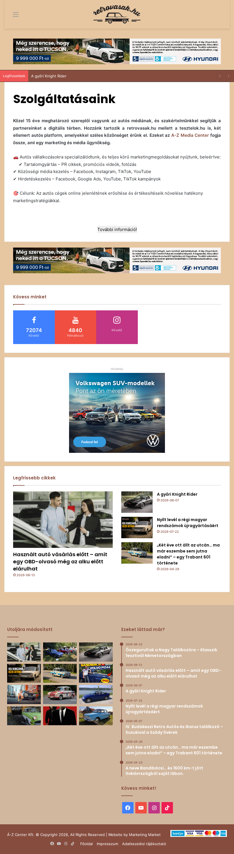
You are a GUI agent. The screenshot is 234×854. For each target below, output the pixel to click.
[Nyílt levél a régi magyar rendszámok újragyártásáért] (137, 527)
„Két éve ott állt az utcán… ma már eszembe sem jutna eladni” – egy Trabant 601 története (188, 554)
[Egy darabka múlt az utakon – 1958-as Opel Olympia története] (24, 716)
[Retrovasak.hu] (117, 14)
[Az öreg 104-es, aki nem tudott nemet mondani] (24, 694)
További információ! (117, 229)
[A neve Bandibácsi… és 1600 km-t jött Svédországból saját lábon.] (96, 673)
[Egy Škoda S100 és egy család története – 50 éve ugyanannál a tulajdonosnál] (96, 716)
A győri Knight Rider (48, 76)
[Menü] (11, 16)
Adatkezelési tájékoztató (144, 843)
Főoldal (86, 843)
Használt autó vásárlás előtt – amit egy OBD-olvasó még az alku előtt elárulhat (60, 561)
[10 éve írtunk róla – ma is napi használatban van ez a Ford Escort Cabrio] (96, 694)
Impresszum (107, 843)
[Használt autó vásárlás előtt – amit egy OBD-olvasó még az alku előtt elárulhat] (63, 519)
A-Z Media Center (190, 135)
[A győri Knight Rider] (137, 502)
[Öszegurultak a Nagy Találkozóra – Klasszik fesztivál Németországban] (60, 652)
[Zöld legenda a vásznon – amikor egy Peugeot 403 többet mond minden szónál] (60, 716)
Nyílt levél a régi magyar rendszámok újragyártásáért (187, 523)
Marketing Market (145, 834)
